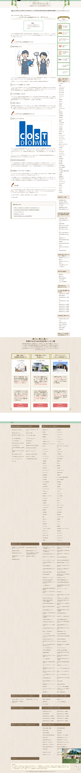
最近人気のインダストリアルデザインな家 (18, 451)
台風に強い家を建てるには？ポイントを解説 (63, 659)
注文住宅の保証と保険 (62, 250)
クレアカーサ (61, 179)
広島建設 (60, 185)
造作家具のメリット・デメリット (63, 665)
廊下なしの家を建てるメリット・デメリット (49, 681)
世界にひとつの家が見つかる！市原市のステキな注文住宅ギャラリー (30, 0)
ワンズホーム (61, 124)
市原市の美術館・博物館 (47, 728)
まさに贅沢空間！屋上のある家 (31, 458)
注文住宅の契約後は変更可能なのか (63, 582)
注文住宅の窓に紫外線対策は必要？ (63, 560)
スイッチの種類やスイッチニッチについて (49, 675)
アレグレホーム (45, 533)
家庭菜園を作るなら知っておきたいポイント (49, 669)
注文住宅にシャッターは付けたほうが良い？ (49, 592)
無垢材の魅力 (61, 274)
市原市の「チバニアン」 (63, 325)
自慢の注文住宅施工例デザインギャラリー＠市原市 (21, 426)
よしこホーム (61, 119)
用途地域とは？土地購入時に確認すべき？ (49, 662)
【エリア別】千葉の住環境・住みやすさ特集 (51, 707)
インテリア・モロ (62, 154)
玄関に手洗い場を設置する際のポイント (49, 607)
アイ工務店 (60, 172)
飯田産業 (44, 436)
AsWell (60, 85)
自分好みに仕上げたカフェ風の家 (17, 443)
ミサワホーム (59, 441)
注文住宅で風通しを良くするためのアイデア (63, 653)
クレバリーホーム (46, 456)
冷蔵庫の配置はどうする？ (61, 631)
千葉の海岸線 (59, 732)
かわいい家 (14, 461)
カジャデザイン (45, 449)
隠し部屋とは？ (59, 591)
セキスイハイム (59, 451)
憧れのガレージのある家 (30, 456)
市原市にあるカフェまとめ (61, 744)
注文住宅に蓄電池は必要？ (61, 572)
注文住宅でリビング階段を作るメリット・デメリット (63, 569)
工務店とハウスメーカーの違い (64, 225)
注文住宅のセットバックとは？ (48, 577)
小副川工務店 (61, 158)
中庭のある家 (28, 443)
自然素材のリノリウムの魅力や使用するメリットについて (18, 548)
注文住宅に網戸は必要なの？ (62, 633)
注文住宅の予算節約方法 (61, 639)
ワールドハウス (61, 94)
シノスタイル (61, 83)
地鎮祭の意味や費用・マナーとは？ (63, 562)
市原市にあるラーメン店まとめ (48, 744)
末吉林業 (60, 156)
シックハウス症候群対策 (63, 281)
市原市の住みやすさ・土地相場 (64, 293)
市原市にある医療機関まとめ (62, 746)
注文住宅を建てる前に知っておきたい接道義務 (63, 610)
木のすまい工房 (61, 92)
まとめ (29, 28)
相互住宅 (44, 463)
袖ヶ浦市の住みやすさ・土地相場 (48, 718)
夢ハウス (44, 446)
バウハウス (60, 186)
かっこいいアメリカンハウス (17, 458)
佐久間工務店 (61, 115)
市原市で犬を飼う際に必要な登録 (48, 735)
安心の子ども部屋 (65, 46)
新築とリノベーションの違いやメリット (63, 672)
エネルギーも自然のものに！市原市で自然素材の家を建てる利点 (32, 553)
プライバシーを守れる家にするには (63, 668)
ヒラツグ (58, 502)
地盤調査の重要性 (46, 652)
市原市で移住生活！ (62, 295)
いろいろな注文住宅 (15, 440)
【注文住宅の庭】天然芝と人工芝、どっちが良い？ (63, 601)
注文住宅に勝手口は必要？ (47, 572)
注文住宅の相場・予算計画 (63, 218)
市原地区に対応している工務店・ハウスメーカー (18, 702)
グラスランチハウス (62, 181)
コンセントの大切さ (46, 633)
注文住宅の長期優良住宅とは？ (62, 579)
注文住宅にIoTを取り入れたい (48, 598)
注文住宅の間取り (62, 223)
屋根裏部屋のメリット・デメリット (49, 684)
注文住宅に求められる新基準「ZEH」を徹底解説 (48, 601)
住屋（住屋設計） (60, 458)
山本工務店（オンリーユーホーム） (63, 528)
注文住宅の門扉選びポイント (48, 619)
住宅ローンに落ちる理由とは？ (64, 232)
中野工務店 (60, 99)
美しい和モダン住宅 (15, 445)
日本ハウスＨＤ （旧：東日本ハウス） (63, 446)
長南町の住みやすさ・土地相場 (64, 311)
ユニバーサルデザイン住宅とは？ (48, 594)
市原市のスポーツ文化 (62, 322)
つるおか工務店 (61, 122)
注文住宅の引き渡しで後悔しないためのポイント (63, 656)
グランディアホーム (62, 138)
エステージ (60, 140)
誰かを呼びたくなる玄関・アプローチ (66, 52)
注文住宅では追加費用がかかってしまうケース (49, 583)
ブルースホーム (59, 432)
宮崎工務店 (45, 500)
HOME (12, 422)
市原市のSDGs (45, 737)
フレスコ (60, 149)
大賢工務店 (60, 129)
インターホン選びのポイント (48, 647)
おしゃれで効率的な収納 (66, 66)
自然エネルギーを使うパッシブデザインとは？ (49, 672)
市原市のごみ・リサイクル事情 (62, 735)
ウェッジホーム (45, 458)
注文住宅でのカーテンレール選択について (49, 625)
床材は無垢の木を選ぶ (62, 200)
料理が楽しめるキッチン (66, 40)
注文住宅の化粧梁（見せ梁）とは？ (49, 553)
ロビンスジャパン (62, 183)
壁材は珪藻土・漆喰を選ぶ (30, 556)
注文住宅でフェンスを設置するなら (63, 616)
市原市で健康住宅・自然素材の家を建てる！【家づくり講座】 (54, 695)
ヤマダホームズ (61, 151)
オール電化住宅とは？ (46, 585)
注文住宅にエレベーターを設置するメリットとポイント (63, 689)
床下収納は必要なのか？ (47, 677)
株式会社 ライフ (45, 429)
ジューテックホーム (60, 443)
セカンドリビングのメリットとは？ (49, 560)
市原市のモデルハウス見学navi (17, 707)
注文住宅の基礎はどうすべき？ (48, 609)
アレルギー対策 (61, 279)
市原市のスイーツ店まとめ (47, 742)
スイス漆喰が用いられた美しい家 (17, 456)
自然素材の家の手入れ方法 (63, 207)
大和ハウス (60, 106)
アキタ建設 (60, 160)
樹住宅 (58, 500)
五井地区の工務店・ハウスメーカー (32, 699)
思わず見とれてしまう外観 (66, 27)
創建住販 (60, 133)
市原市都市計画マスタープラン (62, 737)
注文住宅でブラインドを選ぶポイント (49, 557)
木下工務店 (60, 147)
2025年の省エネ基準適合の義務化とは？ (63, 662)
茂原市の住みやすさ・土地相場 (64, 309)
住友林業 (60, 104)
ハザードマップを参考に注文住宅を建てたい (63, 607)
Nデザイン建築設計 (62, 167)
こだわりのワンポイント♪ (66, 72)
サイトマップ (14, 758)
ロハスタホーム (59, 434)
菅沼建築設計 (61, 176)
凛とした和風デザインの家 (16, 454)
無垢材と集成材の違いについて (64, 209)
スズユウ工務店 (59, 495)
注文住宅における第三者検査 (62, 650)
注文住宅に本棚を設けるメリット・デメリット (63, 625)
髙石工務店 (60, 163)
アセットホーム (61, 145)
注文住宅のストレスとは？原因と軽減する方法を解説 (63, 575)
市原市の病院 (59, 730)
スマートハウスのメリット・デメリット (49, 665)
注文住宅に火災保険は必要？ (48, 579)
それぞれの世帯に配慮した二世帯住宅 (18, 448)
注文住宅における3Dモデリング (48, 639)
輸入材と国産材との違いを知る (31, 547)
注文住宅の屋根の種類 (46, 650)
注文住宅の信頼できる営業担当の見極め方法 (49, 589)
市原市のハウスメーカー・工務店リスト (50, 426)
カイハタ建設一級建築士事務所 (64, 170)
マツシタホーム (59, 488)
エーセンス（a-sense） (47, 528)
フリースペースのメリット (19, 211)
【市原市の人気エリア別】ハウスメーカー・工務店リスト (22, 695)
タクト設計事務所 (62, 165)
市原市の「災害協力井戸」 (61, 752)
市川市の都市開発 (46, 732)
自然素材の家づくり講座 (16, 544)
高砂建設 (60, 120)
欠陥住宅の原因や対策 (61, 684)
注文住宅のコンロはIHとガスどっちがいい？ (63, 566)
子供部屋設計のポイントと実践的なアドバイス (63, 645)
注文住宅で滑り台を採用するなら (48, 621)
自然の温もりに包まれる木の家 (31, 454)
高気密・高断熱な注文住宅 (63, 227)
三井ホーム (45, 521)
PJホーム (60, 188)
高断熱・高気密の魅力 (46, 699)
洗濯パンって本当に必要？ (47, 631)
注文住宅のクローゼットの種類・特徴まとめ (63, 604)
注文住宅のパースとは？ (61, 577)
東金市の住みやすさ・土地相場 (64, 306)
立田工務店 (60, 113)
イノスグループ (45, 451)
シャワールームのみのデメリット (34, 26)
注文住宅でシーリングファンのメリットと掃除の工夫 (49, 551)
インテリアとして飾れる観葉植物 (63, 686)
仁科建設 (60, 174)
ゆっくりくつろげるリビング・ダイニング (66, 33)
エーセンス (60, 126)
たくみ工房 (59, 449)
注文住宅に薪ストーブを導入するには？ (63, 554)
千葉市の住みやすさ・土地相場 (64, 307)
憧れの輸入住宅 (29, 440)
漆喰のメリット (61, 276)
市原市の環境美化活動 (61, 728)
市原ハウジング (61, 131)
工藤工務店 (60, 117)
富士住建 (60, 190)
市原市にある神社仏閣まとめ (48, 746)
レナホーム (59, 436)
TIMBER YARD (59, 472)
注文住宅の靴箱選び (46, 574)
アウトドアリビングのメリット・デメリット (49, 689)
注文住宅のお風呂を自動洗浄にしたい (49, 604)
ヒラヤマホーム (45, 507)
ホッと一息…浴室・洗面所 (66, 59)
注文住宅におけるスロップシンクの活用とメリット (49, 656)
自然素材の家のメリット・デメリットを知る (18, 556)
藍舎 (59, 110)
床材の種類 (45, 686)
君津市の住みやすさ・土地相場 (64, 304)
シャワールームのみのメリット (33, 24)
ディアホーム (61, 142)
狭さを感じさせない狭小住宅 (31, 447)
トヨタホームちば (62, 108)
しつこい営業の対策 (46, 658)
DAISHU (44, 432)
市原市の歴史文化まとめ (47, 739)
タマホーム (60, 101)
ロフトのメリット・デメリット (62, 588)
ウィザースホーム (60, 439)
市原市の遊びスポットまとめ (62, 739)
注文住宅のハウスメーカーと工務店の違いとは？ (63, 548)
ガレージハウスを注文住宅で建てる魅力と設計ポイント (49, 645)
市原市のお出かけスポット (47, 711)
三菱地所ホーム (45, 434)
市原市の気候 (61, 329)
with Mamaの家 (61, 88)
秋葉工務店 (59, 514)
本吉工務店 (60, 161)
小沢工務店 (45, 479)
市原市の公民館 (45, 730)
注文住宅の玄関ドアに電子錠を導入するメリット (63, 551)
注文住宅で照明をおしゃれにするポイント (63, 595)
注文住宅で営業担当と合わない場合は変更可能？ (23, 216)
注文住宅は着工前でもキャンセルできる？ (63, 628)
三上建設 (44, 502)
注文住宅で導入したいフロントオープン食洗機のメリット (49, 548)
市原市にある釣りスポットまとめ (63, 742)
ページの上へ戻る (14, 197)
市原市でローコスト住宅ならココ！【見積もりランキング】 (23, 724)
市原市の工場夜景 (62, 327)
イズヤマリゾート (60, 537)
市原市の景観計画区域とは (61, 613)
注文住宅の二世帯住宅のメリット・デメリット (49, 563)
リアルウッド (45, 439)
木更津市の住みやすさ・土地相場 (63, 716)
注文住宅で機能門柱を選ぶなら (62, 619)
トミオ (60, 97)
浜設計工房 (60, 192)
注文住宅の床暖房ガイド (47, 565)
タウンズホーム (61, 90)
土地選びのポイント (62, 237)
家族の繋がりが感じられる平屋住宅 (32, 445)
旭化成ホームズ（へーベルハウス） (49, 443)
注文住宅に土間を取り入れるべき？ (49, 628)
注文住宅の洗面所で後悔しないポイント (49, 569)
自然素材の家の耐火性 (16, 550)
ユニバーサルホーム (60, 456)
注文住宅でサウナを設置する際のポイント (63, 622)
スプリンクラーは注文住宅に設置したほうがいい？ (49, 636)
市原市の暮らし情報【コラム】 (48, 724)
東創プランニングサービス (47, 495)
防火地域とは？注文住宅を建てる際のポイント (49, 613)
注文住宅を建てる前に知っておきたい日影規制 (49, 617)
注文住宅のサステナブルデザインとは (49, 642)
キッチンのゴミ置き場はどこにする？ (63, 675)
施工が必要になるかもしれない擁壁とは (63, 678)
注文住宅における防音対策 (61, 641)
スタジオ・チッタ (62, 135)
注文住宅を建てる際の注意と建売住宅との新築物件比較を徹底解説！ (27, 209)
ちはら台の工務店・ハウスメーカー (18, 699)
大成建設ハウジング (46, 441)
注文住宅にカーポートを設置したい (63, 598)
